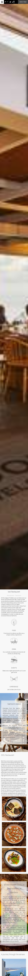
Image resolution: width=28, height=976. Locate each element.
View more (14, 740)
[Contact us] (10, 2)
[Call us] (13, 2)
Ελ (7, 1)
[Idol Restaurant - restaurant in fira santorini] (14, 2)
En (5, 1)
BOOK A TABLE (23, 2)
